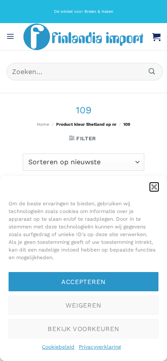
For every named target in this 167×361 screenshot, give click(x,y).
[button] (154, 187)
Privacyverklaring (100, 347)
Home (43, 124)
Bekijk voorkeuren (83, 329)
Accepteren (83, 282)
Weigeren (83, 305)
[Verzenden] (152, 71)
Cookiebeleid (58, 347)
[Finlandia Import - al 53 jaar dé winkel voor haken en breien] (83, 36)
